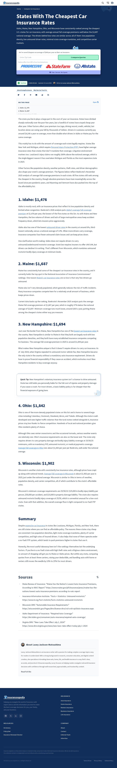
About (63, 728)
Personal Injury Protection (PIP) (64, 147)
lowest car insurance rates (85, 331)
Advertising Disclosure (24, 90)
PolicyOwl (7, 731)
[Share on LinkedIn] (48, 95)
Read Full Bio (26, 671)
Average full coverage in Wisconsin (59, 473)
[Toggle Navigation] (107, 3)
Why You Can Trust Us (40, 90)
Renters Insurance (67, 708)
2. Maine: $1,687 (24, 111)
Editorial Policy (109, 761)
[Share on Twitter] (18, 95)
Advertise (64, 738)
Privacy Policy (98, 761)
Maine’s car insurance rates (48, 277)
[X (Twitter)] (11, 716)
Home (19, 9)
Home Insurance (66, 704)
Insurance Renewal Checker (13, 735)
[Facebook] (6, 716)
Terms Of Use (87, 761)
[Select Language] (112, 2)
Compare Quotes (78, 57)
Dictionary (7, 728)
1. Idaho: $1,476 (23, 108)
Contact (63, 731)
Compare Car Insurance (32, 9)
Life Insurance (65, 715)
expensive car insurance (35, 525)
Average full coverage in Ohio (30, 448)
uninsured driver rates (56, 227)
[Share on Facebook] (24, 95)
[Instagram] (21, 716)
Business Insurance (67, 711)
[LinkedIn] (16, 716)
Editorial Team (65, 735)
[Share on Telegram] (30, 95)
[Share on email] (42, 95)
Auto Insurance (66, 701)
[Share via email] (36, 95)
